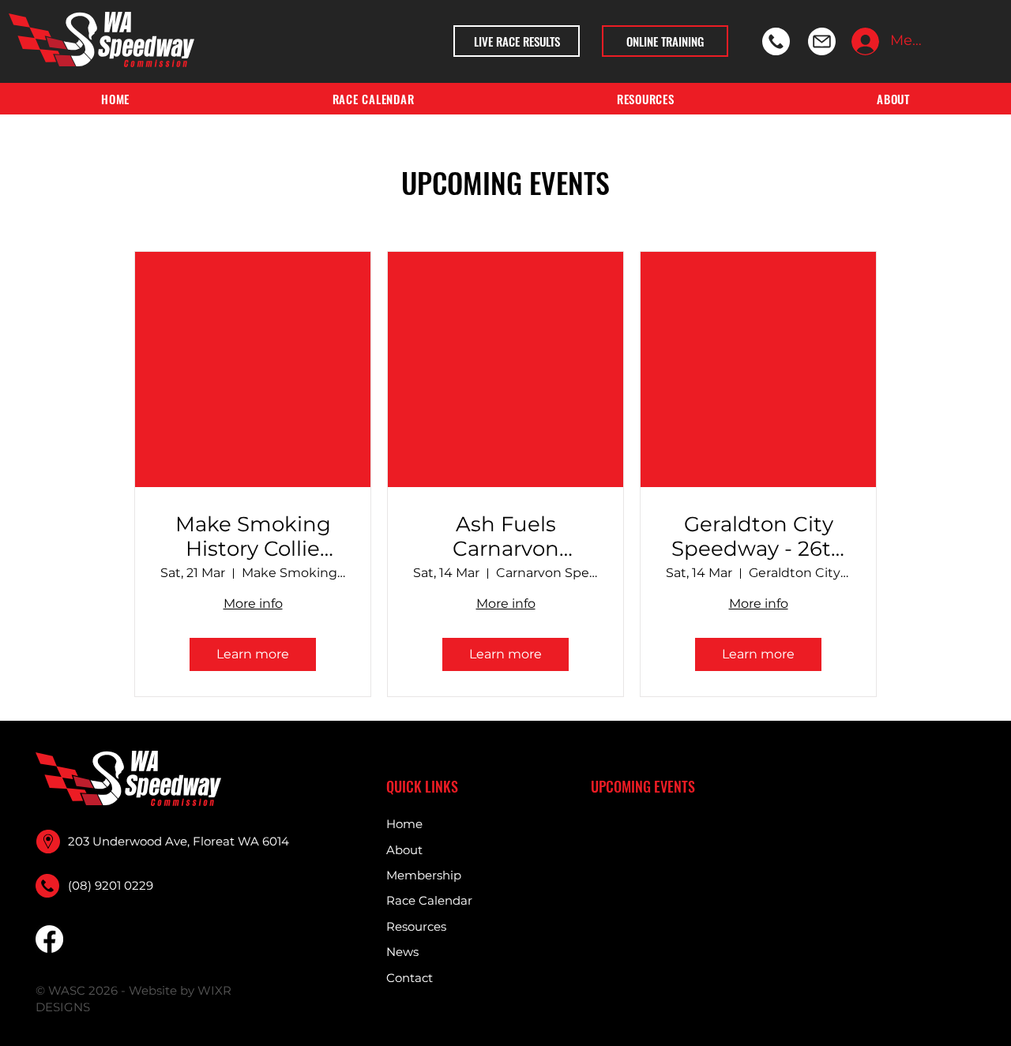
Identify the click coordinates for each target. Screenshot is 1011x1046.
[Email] (821, 41)
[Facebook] (49, 939)
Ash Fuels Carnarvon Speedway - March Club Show (505, 536)
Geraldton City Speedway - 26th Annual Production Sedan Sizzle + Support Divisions (758, 536)
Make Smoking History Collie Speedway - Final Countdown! (253, 536)
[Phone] (776, 41)
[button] (646, 98)
